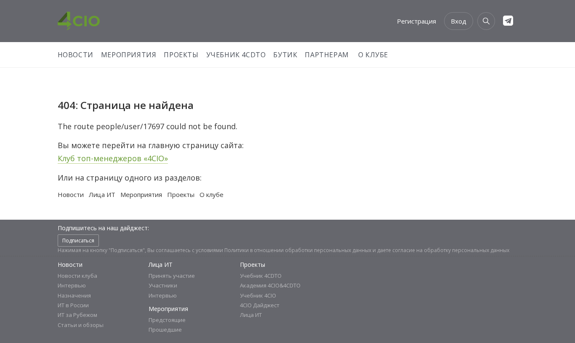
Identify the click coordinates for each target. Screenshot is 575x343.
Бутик (285, 54)
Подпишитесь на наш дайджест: (103, 228)
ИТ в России (73, 305)
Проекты (181, 54)
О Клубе (373, 54)
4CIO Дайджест (260, 305)
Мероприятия (129, 54)
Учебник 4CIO (258, 295)
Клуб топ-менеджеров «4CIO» (113, 158)
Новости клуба (77, 275)
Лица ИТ (102, 194)
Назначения (74, 295)
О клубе (212, 194)
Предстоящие (167, 320)
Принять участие (172, 275)
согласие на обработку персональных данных (450, 250)
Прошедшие (165, 329)
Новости (75, 54)
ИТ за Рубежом (77, 315)
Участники (163, 285)
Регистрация (416, 21)
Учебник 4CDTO (236, 54)
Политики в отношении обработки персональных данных (297, 250)
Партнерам (327, 54)
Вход (458, 21)
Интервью (72, 285)
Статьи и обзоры (81, 325)
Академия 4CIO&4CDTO (270, 285)
